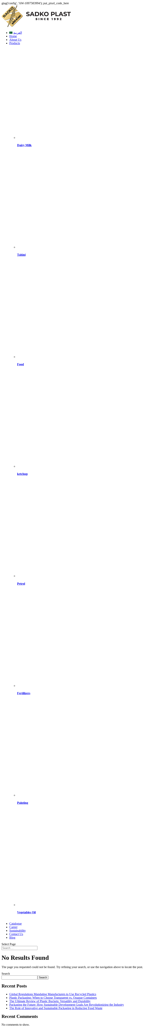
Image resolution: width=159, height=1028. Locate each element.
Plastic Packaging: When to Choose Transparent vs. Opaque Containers (53, 997)
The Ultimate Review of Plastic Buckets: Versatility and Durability (50, 1001)
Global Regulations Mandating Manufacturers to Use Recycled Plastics (52, 994)
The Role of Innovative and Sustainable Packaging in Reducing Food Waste (55, 1008)
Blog (12, 937)
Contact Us (16, 934)
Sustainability (17, 930)
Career (13, 927)
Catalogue (15, 923)
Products (14, 43)
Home (13, 36)
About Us (15, 39)
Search (6, 973)
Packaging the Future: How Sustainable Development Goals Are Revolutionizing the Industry (66, 1004)
